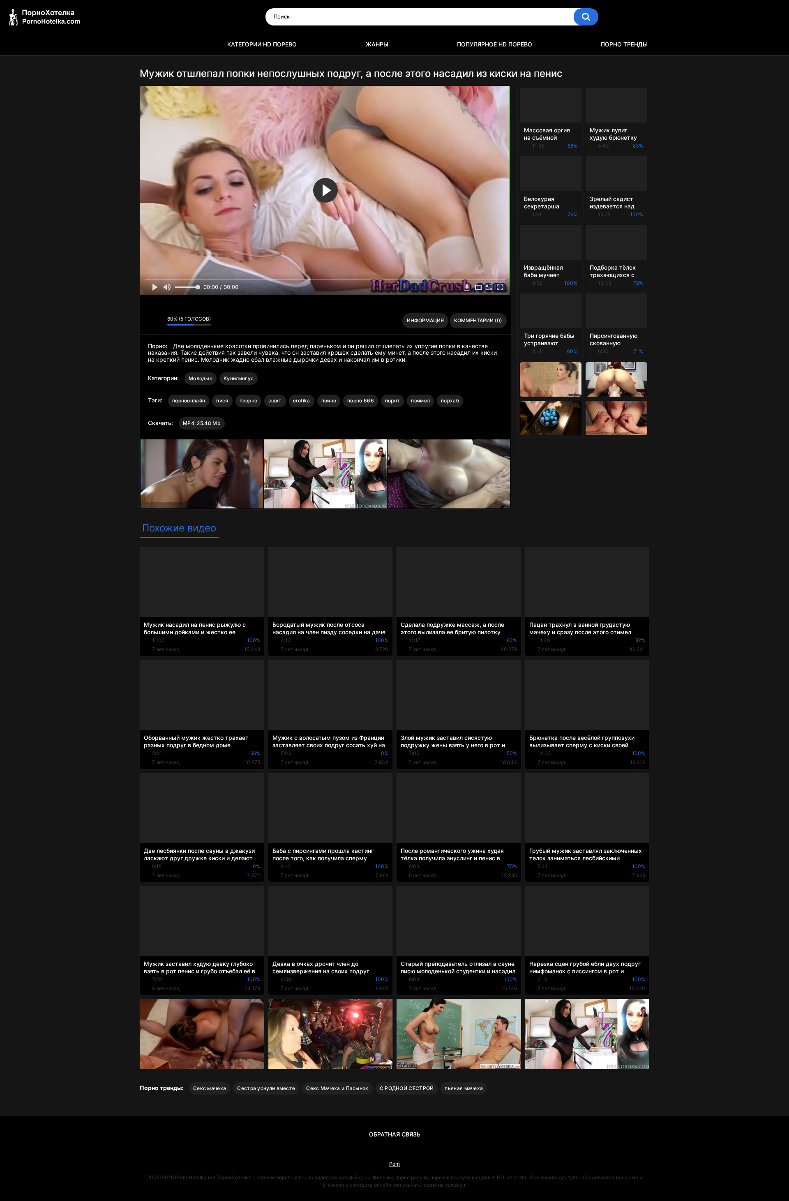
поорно (249, 400)
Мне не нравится (159, 320)
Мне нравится (148, 320)
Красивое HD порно (150, 44)
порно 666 (360, 400)
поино (329, 400)
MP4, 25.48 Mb (202, 423)
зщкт (274, 400)
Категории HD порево (262, 44)
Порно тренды (624, 44)
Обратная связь (394, 1134)
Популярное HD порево (494, 44)
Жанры (377, 44)
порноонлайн (188, 400)
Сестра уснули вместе (266, 1088)
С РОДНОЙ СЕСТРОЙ (407, 1088)
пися (222, 400)
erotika (301, 400)
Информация (425, 320)
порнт (392, 400)
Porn (394, 1164)
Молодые (200, 378)
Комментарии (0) (478, 320)
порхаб (450, 400)
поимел (420, 400)
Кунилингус (239, 378)
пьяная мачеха (464, 1088)
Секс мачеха (209, 1088)
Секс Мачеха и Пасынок (337, 1088)
